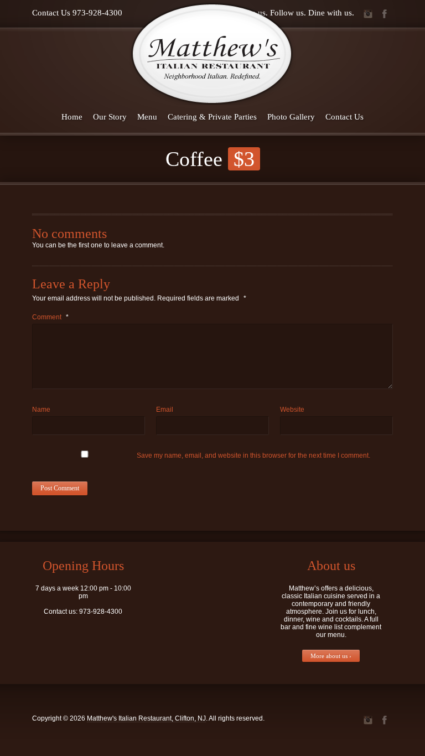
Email (164, 409)
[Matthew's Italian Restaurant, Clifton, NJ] (212, 53)
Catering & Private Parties (212, 116)
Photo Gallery (291, 116)
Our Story (110, 116)
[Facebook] (384, 14)
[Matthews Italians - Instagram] (368, 14)
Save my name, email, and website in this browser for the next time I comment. (253, 455)
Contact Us (344, 116)
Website (292, 409)
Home (71, 116)
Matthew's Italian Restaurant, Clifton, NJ (146, 718)
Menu (147, 116)
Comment (50, 317)
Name (41, 409)
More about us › (330, 656)
